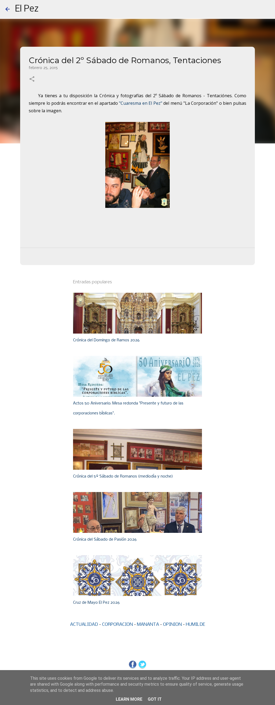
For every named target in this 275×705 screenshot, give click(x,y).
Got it (155, 699)
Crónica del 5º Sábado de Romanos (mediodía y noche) (123, 476)
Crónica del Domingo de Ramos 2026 (106, 340)
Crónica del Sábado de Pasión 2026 (105, 539)
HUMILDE (195, 624)
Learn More (129, 699)
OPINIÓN (172, 624)
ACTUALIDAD (84, 624)
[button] (32, 79)
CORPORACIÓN (117, 624)
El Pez (27, 9)
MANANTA (148, 624)
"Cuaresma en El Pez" (140, 103)
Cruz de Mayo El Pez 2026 (96, 603)
